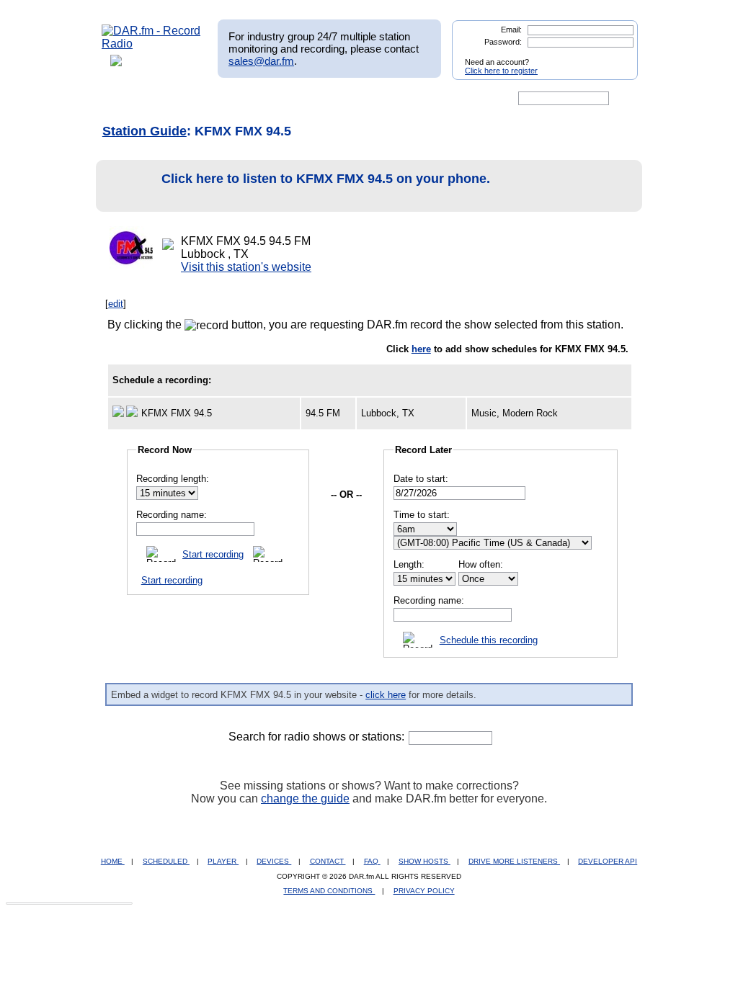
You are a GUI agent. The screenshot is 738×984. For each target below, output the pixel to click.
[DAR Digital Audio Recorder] (126, 99)
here (421, 349)
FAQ (372, 861)
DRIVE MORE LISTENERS (514, 861)
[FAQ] (381, 99)
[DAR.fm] (151, 43)
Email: (511, 29)
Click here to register (501, 70)
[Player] (267, 99)
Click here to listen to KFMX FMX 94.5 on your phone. (325, 178)
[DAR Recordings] (197, 99)
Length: (409, 564)
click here (385, 694)
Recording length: (172, 478)
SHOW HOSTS (424, 861)
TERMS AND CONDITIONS (329, 891)
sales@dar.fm (261, 61)
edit (115, 303)
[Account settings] (438, 99)
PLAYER (223, 861)
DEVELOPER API (607, 861)
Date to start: (421, 478)
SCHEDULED (166, 861)
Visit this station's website (246, 267)
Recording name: (171, 514)
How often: (480, 564)
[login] (615, 56)
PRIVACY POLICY (424, 891)
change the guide (305, 798)
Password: (503, 41)
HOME (113, 861)
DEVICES (274, 861)
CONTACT (328, 861)
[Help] (326, 99)
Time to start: (422, 514)
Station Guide (144, 131)
